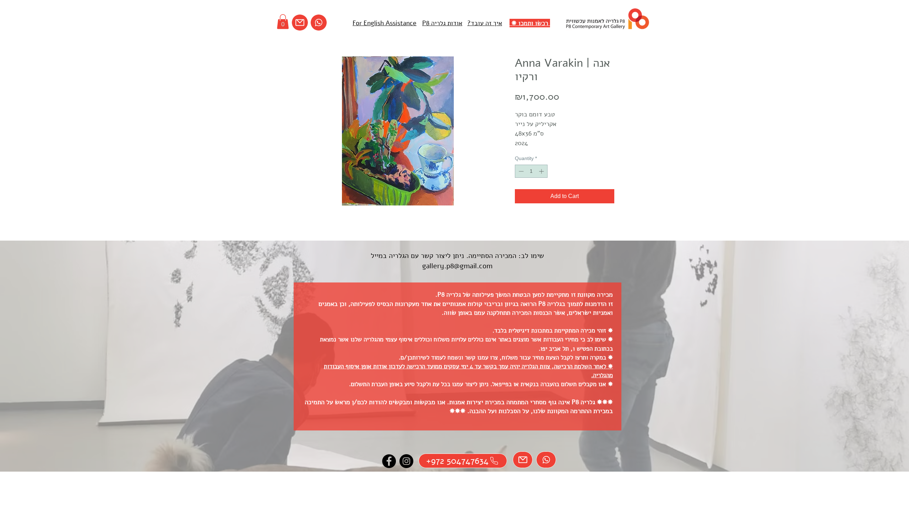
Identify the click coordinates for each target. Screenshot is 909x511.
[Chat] (318, 22)
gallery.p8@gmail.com (457, 266)
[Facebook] (389, 461)
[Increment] (542, 171)
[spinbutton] (531, 171)
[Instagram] (406, 461)
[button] (283, 21)
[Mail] (300, 22)
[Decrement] (520, 171)
